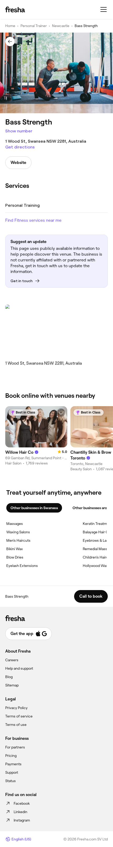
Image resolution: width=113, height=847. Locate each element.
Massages (14, 523)
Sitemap (12, 685)
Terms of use (16, 724)
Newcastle (60, 26)
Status (10, 781)
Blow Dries (14, 557)
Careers (11, 660)
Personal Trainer (33, 26)
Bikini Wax (14, 549)
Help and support (19, 668)
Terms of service (19, 716)
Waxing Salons (18, 532)
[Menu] (103, 9)
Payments (13, 764)
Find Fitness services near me (33, 220)
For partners (15, 747)
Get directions (20, 147)
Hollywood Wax (95, 566)
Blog (9, 677)
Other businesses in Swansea (34, 508)
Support (11, 772)
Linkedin (20, 812)
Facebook (22, 803)
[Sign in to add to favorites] (61, 412)
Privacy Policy (16, 708)
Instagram (22, 820)
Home (10, 26)
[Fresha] (15, 9)
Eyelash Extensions (22, 566)
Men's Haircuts (18, 540)
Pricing (11, 755)
